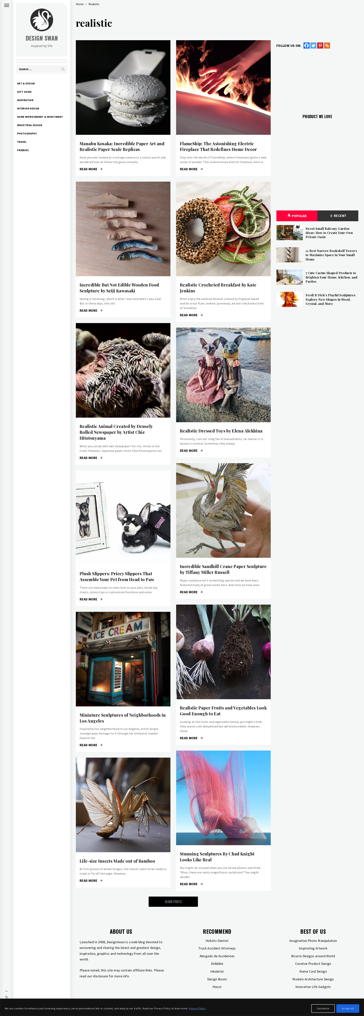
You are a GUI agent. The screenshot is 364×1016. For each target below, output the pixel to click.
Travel (22, 142)
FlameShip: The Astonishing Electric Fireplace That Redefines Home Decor (218, 146)
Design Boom (217, 979)
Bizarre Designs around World (313, 956)
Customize (323, 1008)
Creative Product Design (313, 963)
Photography (27, 133)
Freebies (23, 150)
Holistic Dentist (217, 940)
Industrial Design (29, 125)
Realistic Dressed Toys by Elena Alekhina (221, 431)
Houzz (217, 987)
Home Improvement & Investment (40, 116)
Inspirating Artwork (313, 948)
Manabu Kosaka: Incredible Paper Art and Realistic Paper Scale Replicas (122, 146)
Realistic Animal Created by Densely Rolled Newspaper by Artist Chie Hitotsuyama (116, 432)
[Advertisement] (317, 79)
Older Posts (173, 901)
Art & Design (26, 83)
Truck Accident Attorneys (217, 948)
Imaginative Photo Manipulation (313, 940)
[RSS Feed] (327, 45)
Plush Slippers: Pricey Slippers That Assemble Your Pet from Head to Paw (117, 576)
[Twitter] (313, 45)
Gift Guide (24, 91)
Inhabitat (217, 971)
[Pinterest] (320, 45)
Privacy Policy (197, 1008)
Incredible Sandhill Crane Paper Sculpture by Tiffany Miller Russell (223, 569)
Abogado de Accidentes (217, 956)
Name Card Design (313, 971)
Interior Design (28, 108)
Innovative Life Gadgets (313, 987)
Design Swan (42, 38)
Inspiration (25, 100)
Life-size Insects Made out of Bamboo (117, 861)
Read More (123, 88)
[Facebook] (307, 45)
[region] (182, 1007)
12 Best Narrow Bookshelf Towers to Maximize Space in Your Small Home (331, 255)
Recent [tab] (340, 215)
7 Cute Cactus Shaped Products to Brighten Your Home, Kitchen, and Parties (332, 277)
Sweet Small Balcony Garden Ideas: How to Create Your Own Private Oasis (329, 233)
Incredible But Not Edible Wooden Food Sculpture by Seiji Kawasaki (119, 287)
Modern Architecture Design (313, 979)
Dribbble (217, 963)
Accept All (348, 1008)
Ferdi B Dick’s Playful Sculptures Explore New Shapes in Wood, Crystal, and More (330, 299)
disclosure (100, 976)
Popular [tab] (299, 216)
